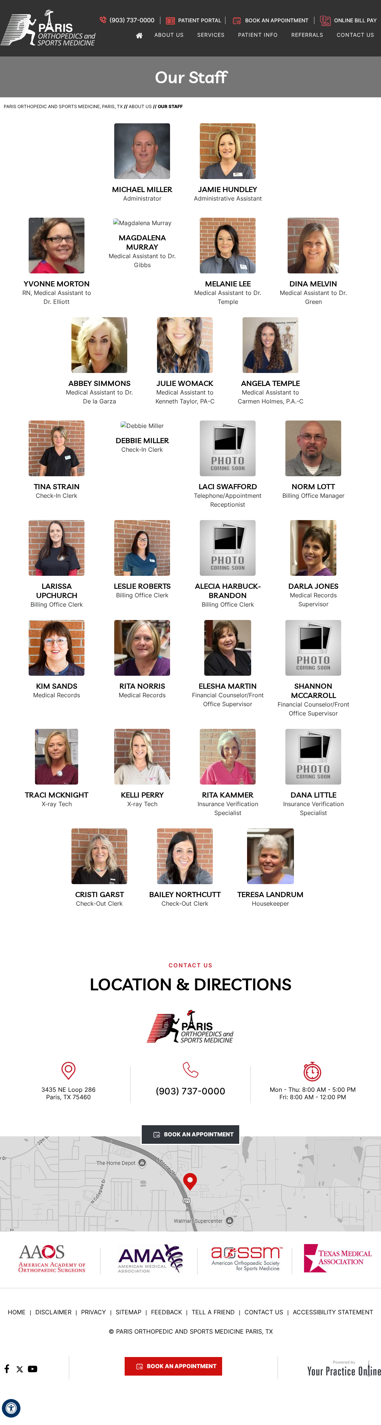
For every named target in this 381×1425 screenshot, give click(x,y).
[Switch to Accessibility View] (11, 1408)
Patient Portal (199, 20)
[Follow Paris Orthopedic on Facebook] (6, 1371)
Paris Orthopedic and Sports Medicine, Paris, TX (63, 106)
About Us (140, 106)
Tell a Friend (213, 1312)
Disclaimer (53, 1312)
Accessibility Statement (333, 1312)
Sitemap (128, 1312)
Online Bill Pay (355, 20)
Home (17, 1312)
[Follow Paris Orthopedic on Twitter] (19, 1371)
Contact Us (263, 1312)
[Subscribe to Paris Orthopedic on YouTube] (32, 1371)
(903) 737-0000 (131, 20)
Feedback (166, 1312)
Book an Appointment (276, 20)
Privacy (93, 1312)
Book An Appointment (199, 1134)
